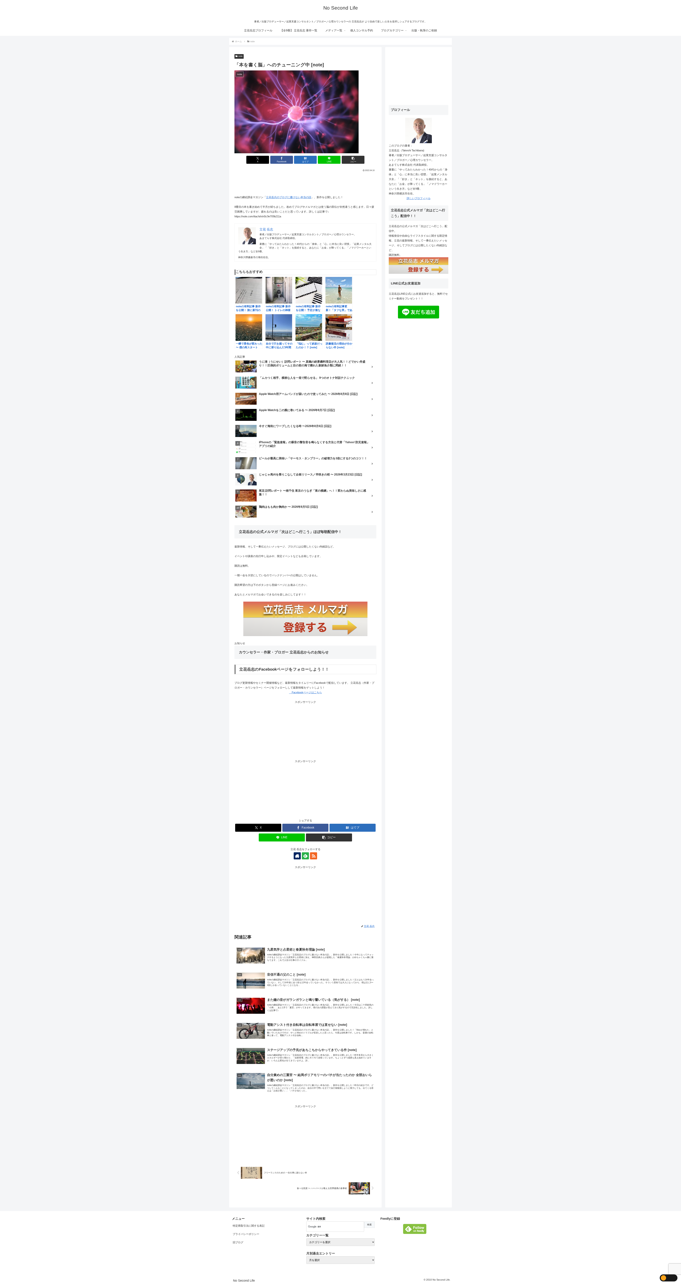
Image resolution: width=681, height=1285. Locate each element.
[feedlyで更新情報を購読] (305, 855)
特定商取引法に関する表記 (249, 1225)
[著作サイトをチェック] (297, 855)
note (240, 56)
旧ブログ (238, 1242)
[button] (353, 160)
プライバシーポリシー (246, 1234)
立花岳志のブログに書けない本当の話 (288, 197)
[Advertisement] (305, 182)
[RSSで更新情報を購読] (313, 855)
